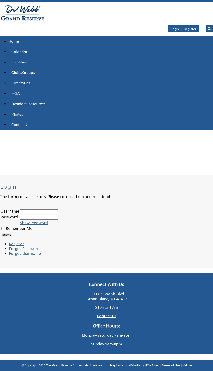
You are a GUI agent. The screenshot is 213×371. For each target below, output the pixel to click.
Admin (187, 365)
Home (13, 41)
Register (190, 29)
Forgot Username (25, 253)
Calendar (19, 51)
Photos (17, 114)
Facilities (19, 62)
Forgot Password (24, 248)
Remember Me (19, 228)
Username (10, 211)
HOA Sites (152, 365)
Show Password (34, 222)
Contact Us (20, 124)
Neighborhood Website (124, 365)
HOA (15, 93)
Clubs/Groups (23, 72)
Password (9, 216)
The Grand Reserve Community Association (75, 365)
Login (175, 29)
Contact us (106, 315)
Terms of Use (171, 365)
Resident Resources (28, 103)
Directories (20, 83)
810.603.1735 (106, 307)
